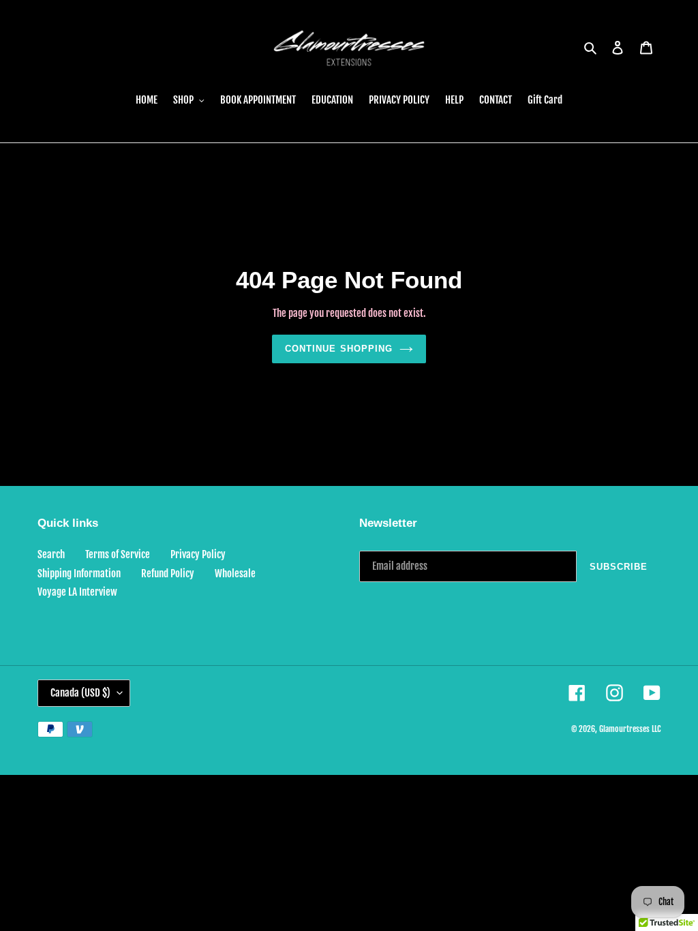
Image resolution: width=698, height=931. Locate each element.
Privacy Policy (198, 554)
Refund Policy (167, 573)
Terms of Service (117, 554)
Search (51, 554)
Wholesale (235, 573)
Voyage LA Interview (77, 591)
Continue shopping (339, 349)
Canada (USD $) (80, 692)
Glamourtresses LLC (630, 729)
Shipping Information (79, 573)
